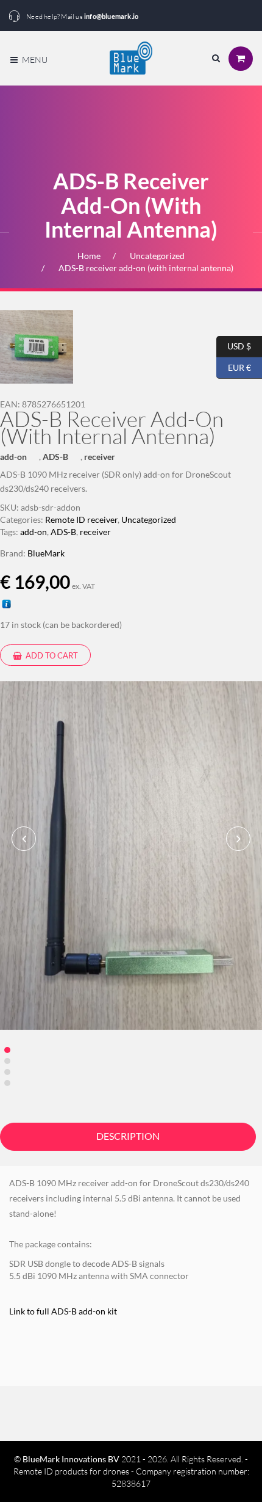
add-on (13, 456)
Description (128, 1136)
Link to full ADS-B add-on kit (65, 1311)
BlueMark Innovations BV (71, 1459)
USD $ (233, 344)
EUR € (233, 366)
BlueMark (46, 553)
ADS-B (55, 456)
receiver (99, 456)
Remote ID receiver (81, 519)
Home (89, 255)
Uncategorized (157, 255)
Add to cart (51, 655)
